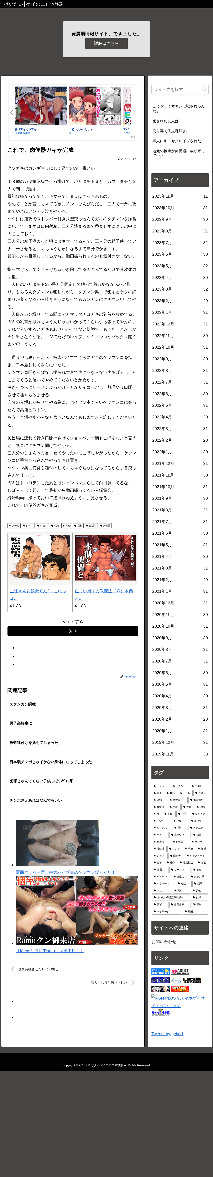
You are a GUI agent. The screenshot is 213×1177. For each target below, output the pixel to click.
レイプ (29, 525)
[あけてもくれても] (41, 107)
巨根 (79, 525)
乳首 (56, 525)
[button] (204, 89)
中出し (44, 525)
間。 (71, 132)
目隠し (93, 525)
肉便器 (106, 525)
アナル (15, 525)
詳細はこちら (106, 43)
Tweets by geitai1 (167, 1034)
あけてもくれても (26, 129)
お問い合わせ (163, 941)
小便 (68, 525)
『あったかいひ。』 (81, 129)
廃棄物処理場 (22, 132)
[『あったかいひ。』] (95, 107)
